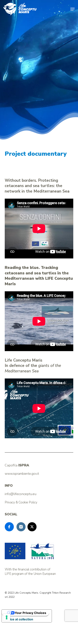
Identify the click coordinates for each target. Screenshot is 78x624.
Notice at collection (19, 619)
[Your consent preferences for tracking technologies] (6, 617)
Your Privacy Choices (30, 613)
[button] (72, 9)
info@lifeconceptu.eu (20, 494)
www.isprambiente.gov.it (22, 474)
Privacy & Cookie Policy (21, 502)
